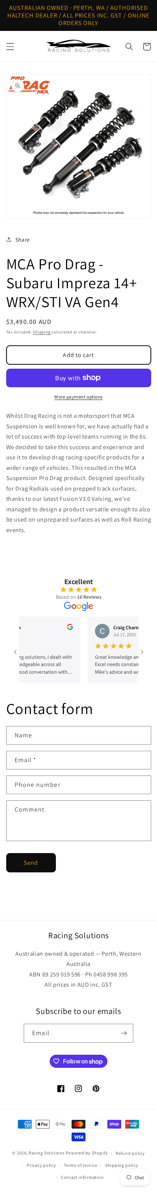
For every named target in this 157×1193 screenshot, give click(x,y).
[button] (10, 46)
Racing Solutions (46, 1153)
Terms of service (80, 1165)
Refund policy (130, 1153)
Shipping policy (121, 1165)
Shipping (41, 331)
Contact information (82, 1177)
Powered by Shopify (87, 1153)
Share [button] (22, 239)
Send (31, 863)
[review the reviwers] (63, 628)
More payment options (78, 397)
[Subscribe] (124, 1033)
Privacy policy (41, 1165)
